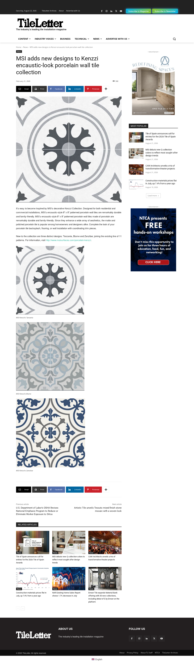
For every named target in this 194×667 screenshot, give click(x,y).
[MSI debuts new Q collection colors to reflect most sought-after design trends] (68, 542)
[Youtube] (121, 11)
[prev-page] (18, 608)
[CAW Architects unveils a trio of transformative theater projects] (105, 542)
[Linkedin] (111, 11)
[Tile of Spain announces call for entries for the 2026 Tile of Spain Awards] (32, 542)
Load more (152, 195)
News (25, 47)
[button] (174, 38)
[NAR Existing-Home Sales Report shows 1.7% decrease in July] (68, 578)
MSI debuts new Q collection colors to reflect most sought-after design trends (68, 559)
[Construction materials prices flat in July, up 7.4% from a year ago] (32, 578)
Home (18, 47)
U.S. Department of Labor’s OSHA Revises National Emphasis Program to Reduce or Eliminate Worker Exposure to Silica (37, 511)
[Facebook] (102, 11)
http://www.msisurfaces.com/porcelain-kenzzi (68, 240)
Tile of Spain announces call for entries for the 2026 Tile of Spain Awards (30, 559)
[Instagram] (107, 11)
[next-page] (23, 608)
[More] (106, 89)
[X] (116, 11)
